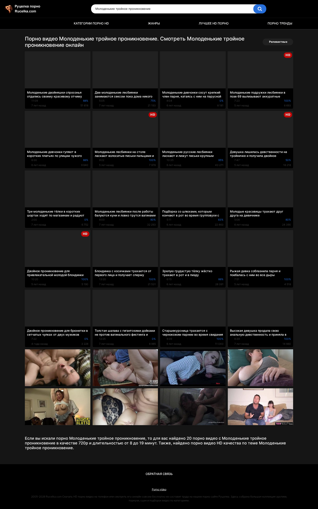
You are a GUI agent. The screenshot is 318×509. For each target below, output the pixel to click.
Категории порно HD (91, 23)
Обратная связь (159, 474)
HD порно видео (30, 23)
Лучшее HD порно (214, 23)
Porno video (159, 489)
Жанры (154, 23)
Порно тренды (280, 23)
